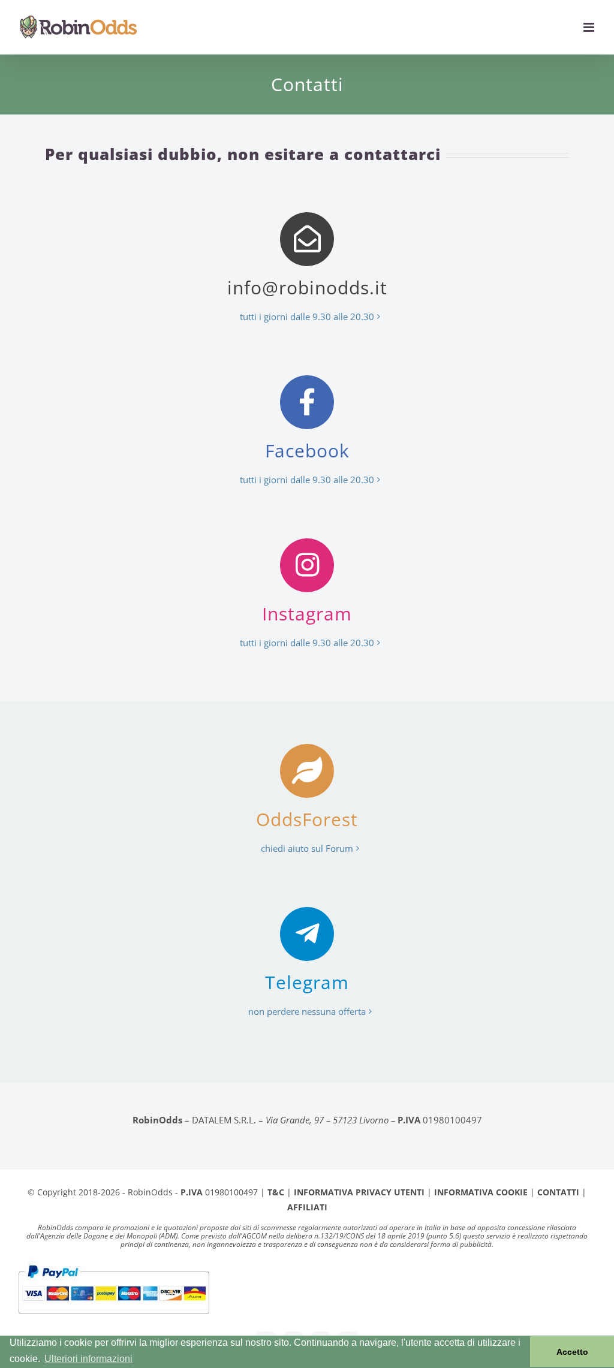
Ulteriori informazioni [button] (88, 1359)
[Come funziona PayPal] (113, 1264)
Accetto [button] (572, 1352)
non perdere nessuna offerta (307, 1011)
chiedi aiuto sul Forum (307, 848)
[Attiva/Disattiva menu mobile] (589, 27)
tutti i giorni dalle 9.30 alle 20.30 (307, 317)
